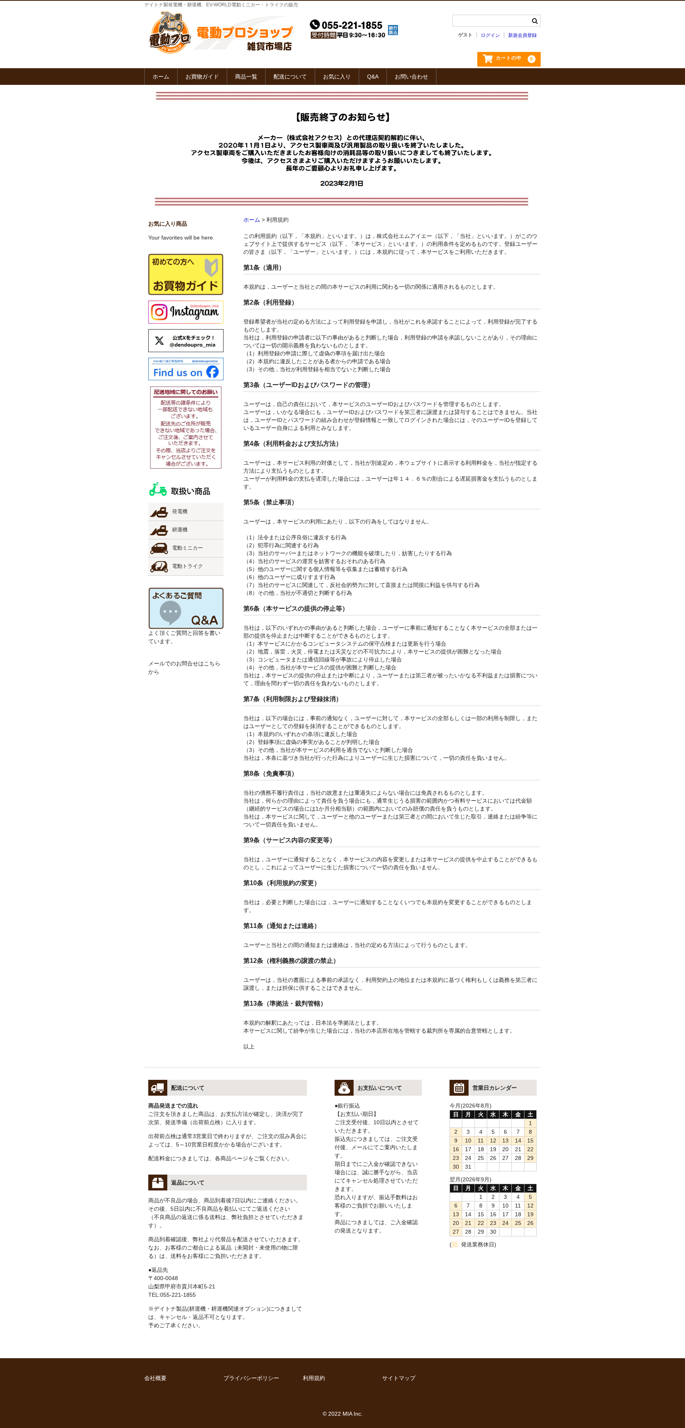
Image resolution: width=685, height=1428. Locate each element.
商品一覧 (246, 76)
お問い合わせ (411, 76)
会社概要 (155, 1378)
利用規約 (314, 1378)
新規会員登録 (522, 35)
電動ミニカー (187, 548)
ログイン (490, 35)
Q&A (373, 76)
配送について (290, 76)
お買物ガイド (202, 76)
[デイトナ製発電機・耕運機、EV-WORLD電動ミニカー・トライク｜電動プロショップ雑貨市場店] (221, 52)
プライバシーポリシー (251, 1378)
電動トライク (187, 566)
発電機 (180, 511)
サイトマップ (398, 1378)
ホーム (161, 76)
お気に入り (337, 76)
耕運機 (180, 530)
